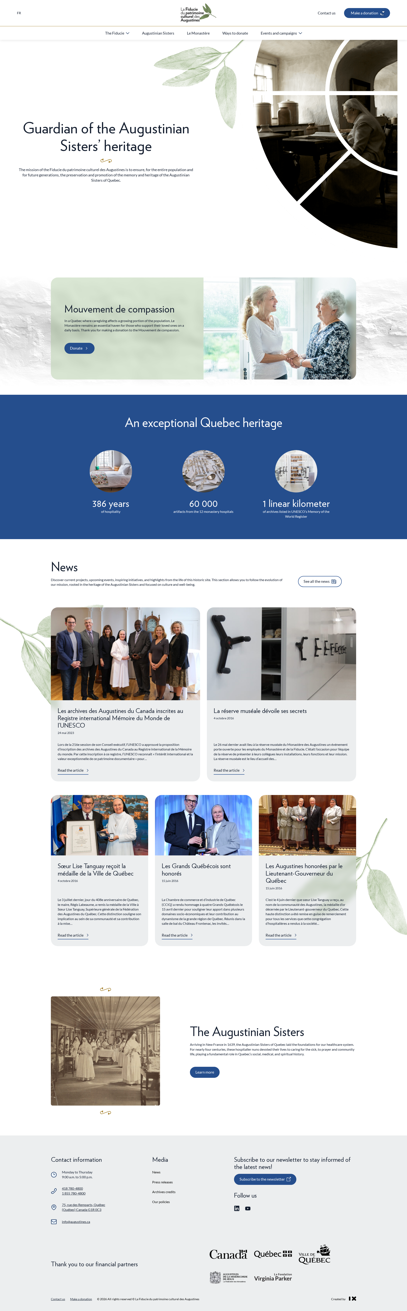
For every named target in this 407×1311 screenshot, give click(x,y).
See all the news (317, 581)
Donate (76, 348)
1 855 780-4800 (73, 1193)
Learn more (204, 1072)
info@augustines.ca (76, 1222)
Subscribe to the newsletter (262, 1181)
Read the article (71, 770)
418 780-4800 (72, 1188)
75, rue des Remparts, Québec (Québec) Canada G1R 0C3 (83, 1207)
